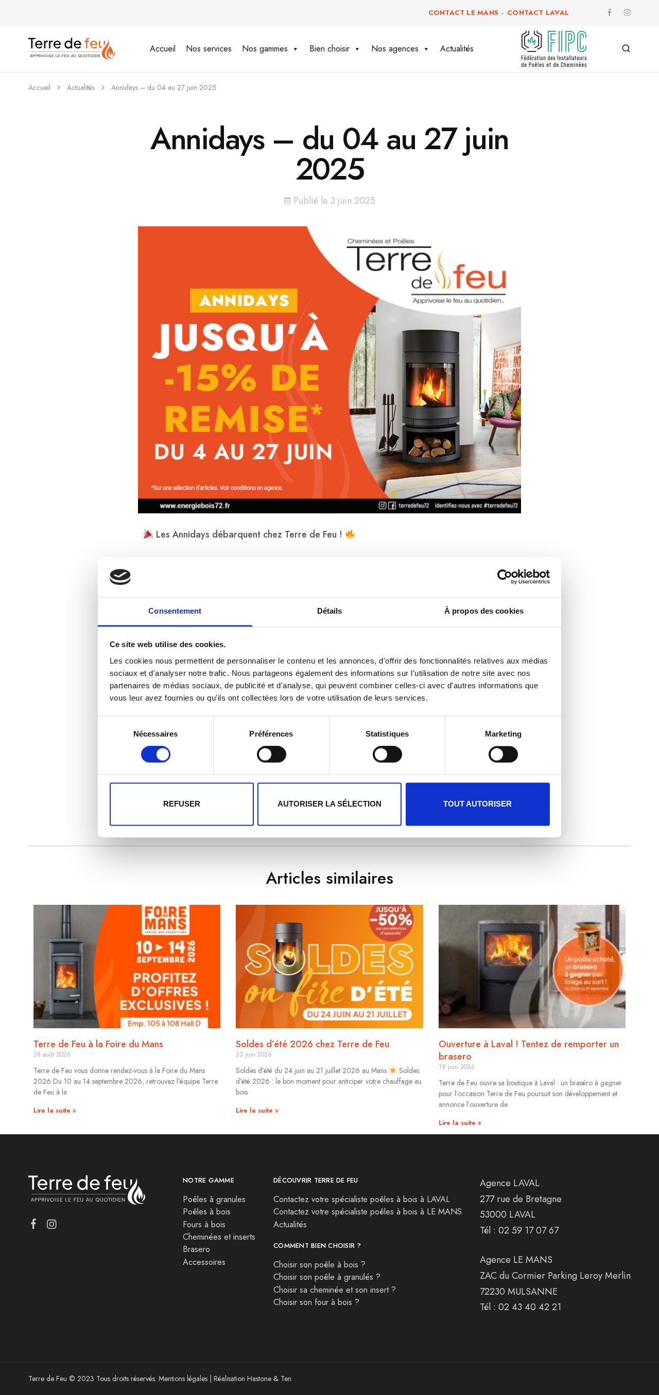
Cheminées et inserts (219, 1237)
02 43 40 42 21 (529, 1307)
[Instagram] (52, 1226)
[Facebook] (34, 1225)
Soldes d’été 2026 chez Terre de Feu (312, 1044)
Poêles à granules (214, 1199)
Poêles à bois (207, 1212)
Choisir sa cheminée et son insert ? (334, 1290)
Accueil (163, 49)
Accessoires (204, 1262)
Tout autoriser (477, 803)
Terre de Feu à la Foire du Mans (98, 1044)
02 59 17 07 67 (528, 1230)
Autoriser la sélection (329, 803)
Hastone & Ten (269, 1378)
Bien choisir (329, 49)
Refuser (181, 803)
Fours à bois (204, 1224)
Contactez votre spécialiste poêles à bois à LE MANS (367, 1212)
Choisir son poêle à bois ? (319, 1265)
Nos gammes (265, 49)
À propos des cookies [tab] (484, 610)
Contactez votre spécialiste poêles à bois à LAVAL (361, 1199)
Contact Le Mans (463, 12)
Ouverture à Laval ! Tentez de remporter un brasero (529, 1050)
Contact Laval (538, 12)
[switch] (271, 754)
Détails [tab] (329, 610)
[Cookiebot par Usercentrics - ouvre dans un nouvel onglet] (505, 577)
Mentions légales (183, 1378)
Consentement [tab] (174, 610)
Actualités (457, 49)
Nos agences (395, 49)
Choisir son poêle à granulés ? (326, 1277)
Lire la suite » (54, 1110)
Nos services (209, 49)
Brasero (196, 1249)
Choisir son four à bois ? (316, 1302)
